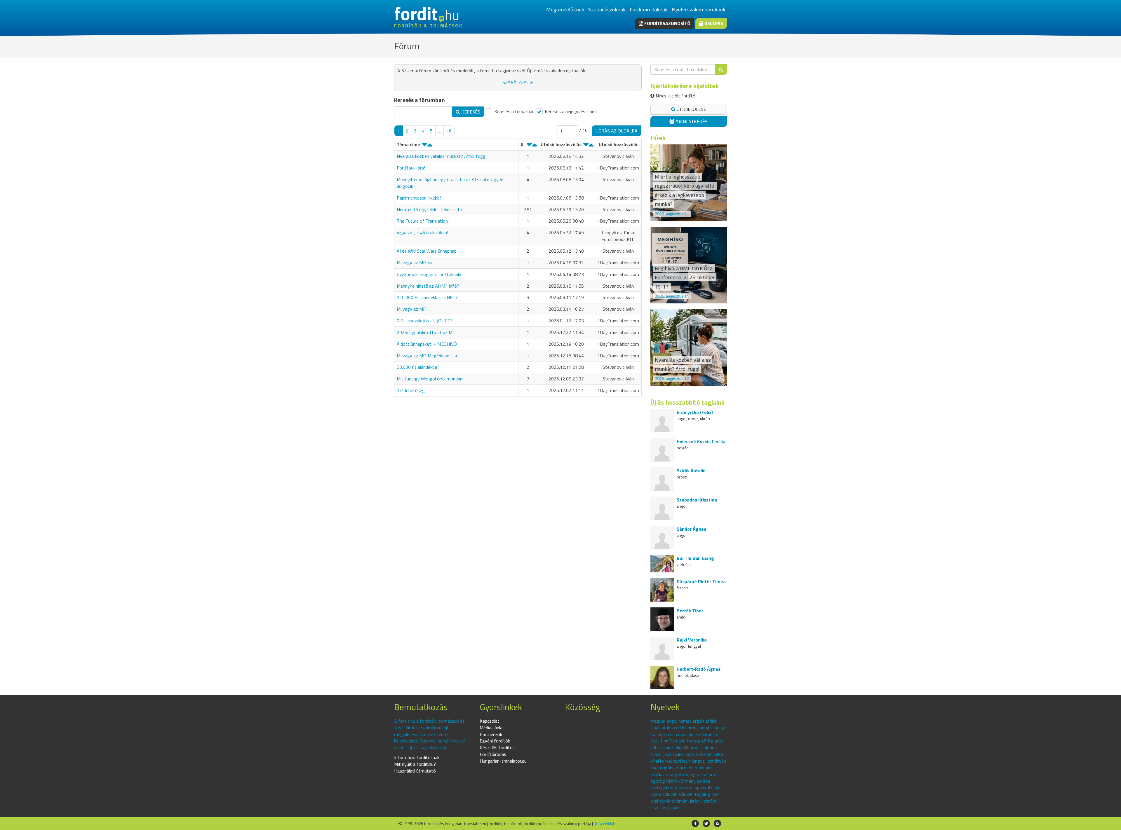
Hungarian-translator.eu (503, 760)
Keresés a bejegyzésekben (570, 111)
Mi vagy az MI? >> (414, 262)
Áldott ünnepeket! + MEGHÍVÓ (427, 343)
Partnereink (491, 734)
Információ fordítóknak (416, 757)
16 (449, 130)
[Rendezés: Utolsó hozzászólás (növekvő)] (591, 146)
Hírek (658, 138)
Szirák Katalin (691, 470)
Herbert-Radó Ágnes (698, 668)
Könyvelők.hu (605, 823)
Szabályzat (516, 82)
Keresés (470, 111)
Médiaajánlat (492, 727)
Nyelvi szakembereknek (698, 9)
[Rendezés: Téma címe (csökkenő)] (424, 146)
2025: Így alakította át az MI (425, 332)
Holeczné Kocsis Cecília (701, 441)
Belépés (713, 23)
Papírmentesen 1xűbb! (419, 197)
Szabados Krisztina (697, 499)
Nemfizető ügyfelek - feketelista (429, 209)
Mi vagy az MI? (412, 308)
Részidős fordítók (497, 747)
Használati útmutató (415, 770)
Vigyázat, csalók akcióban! (422, 232)
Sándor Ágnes (691, 528)
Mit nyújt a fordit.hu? (415, 764)
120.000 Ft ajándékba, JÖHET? (427, 297)
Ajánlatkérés (691, 121)
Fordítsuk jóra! (411, 167)
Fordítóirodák (493, 754)
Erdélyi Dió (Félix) (695, 412)
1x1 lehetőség (411, 390)
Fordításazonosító (666, 23)
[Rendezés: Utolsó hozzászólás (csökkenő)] (586, 146)
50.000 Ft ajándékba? (418, 367)
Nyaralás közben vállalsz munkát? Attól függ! (442, 156)
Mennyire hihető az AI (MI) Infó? (428, 285)
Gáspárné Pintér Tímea (701, 581)
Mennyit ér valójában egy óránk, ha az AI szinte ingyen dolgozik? (450, 183)
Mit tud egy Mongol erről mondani (430, 378)
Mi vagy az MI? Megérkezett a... (428, 355)
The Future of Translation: (423, 220)
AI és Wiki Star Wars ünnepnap (427, 250)
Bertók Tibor (690, 610)
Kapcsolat (489, 720)
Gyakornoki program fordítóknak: (429, 274)
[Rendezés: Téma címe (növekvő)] (429, 146)
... (439, 130)
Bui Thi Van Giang (695, 558)
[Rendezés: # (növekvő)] (534, 146)
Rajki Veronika (692, 639)
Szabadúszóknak (607, 9)
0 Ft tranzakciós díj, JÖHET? (424, 320)
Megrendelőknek (565, 9)
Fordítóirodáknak (649, 9)
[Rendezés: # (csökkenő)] (529, 146)
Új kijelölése (691, 109)
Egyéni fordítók (495, 740)
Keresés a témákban (514, 111)
